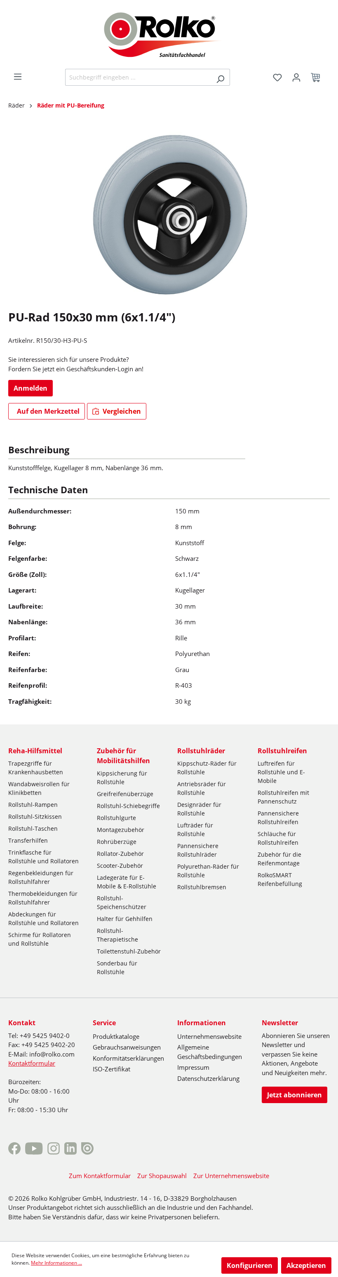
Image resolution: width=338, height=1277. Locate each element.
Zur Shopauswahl (162, 1176)
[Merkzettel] (277, 77)
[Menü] (17, 76)
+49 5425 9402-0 (45, 1035)
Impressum (193, 1067)
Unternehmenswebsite (209, 1036)
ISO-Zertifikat (111, 1069)
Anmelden (30, 388)
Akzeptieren (306, 1265)
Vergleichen (121, 411)
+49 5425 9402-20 (48, 1044)
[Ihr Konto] (296, 77)
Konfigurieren (249, 1265)
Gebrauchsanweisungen (127, 1047)
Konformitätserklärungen (128, 1058)
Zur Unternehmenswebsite (231, 1176)
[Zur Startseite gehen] (169, 34)
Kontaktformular (31, 1063)
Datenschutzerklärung (208, 1078)
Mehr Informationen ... (56, 1262)
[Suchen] (220, 77)
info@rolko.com (52, 1054)
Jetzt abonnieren (294, 1094)
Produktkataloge (116, 1036)
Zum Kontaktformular (100, 1176)
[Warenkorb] (318, 77)
